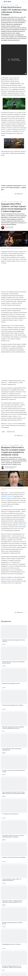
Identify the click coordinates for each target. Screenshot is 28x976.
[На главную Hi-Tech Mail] (8, 1)
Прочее (16, 5)
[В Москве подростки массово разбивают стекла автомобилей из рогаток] (14, 722)
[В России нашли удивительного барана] (14, 700)
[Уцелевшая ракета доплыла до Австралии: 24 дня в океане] (14, 657)
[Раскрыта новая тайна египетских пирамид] (14, 853)
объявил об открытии (7, 496)
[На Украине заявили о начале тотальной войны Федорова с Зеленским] (14, 831)
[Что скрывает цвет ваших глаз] (14, 809)
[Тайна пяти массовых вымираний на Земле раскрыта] (14, 635)
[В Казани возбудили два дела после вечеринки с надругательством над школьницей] (14, 961)
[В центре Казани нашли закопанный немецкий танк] (14, 744)
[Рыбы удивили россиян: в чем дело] (14, 939)
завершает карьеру (11, 579)
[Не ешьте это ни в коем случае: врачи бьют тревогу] (14, 766)
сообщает (23, 261)
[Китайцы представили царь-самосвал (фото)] (14, 918)
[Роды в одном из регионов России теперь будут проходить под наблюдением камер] (14, 787)
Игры (21, 201)
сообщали (9, 423)
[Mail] (4, 1)
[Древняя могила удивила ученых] (14, 679)
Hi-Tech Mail (15, 201)
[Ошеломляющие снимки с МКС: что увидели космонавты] (14, 874)
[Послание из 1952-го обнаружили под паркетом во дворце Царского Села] (14, 896)
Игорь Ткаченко (9, 227)
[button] (14, 104)
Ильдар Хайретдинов (10, 467)
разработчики (22, 524)
